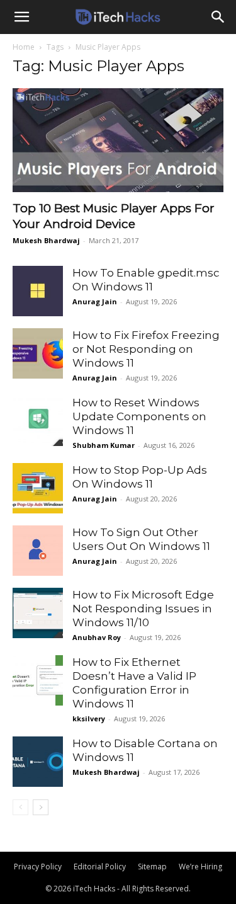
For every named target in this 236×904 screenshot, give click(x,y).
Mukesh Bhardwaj (46, 240)
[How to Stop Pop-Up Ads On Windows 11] (38, 488)
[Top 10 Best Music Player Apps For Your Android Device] (118, 140)
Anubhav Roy (96, 637)
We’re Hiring (200, 866)
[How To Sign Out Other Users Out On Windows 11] (38, 550)
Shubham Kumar (103, 445)
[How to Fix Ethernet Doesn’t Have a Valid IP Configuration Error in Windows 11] (38, 680)
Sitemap (152, 866)
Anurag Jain (94, 301)
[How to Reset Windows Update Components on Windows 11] (38, 421)
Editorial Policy (100, 866)
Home (24, 47)
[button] (21, 17)
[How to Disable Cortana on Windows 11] (38, 761)
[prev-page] (20, 807)
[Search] (218, 17)
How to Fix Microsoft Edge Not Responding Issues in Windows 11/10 (143, 608)
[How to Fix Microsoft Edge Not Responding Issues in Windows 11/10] (38, 613)
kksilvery (88, 718)
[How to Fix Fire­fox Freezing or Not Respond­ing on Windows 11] (38, 353)
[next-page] (40, 807)
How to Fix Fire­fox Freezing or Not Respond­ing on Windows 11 (146, 349)
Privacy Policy (38, 866)
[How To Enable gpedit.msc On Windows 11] (38, 291)
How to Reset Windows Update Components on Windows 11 (139, 416)
